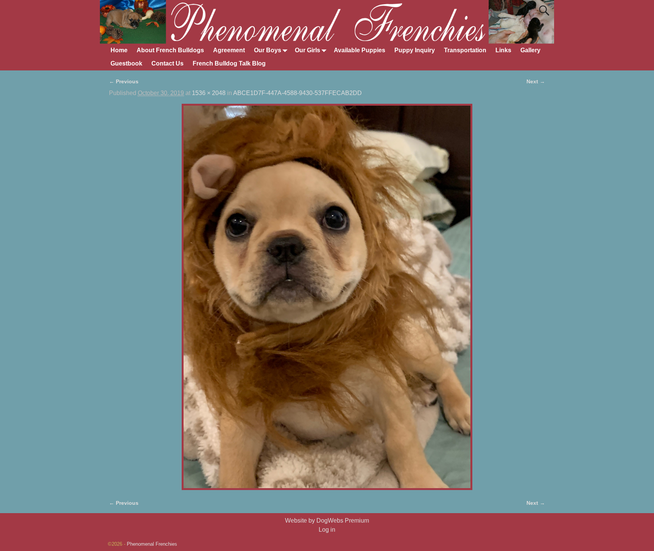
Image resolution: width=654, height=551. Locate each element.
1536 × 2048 (209, 93)
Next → (535, 81)
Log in (327, 529)
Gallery (530, 50)
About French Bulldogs (170, 50)
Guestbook (126, 63)
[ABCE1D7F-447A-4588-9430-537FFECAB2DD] (327, 297)
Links (503, 50)
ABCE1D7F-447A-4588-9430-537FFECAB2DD (297, 93)
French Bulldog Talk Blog (229, 63)
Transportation (465, 50)
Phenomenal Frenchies (152, 544)
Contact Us (167, 63)
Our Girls (307, 50)
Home (119, 50)
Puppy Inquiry (414, 50)
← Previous (124, 81)
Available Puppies (359, 50)
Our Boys (267, 50)
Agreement (229, 50)
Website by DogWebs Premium (327, 520)
